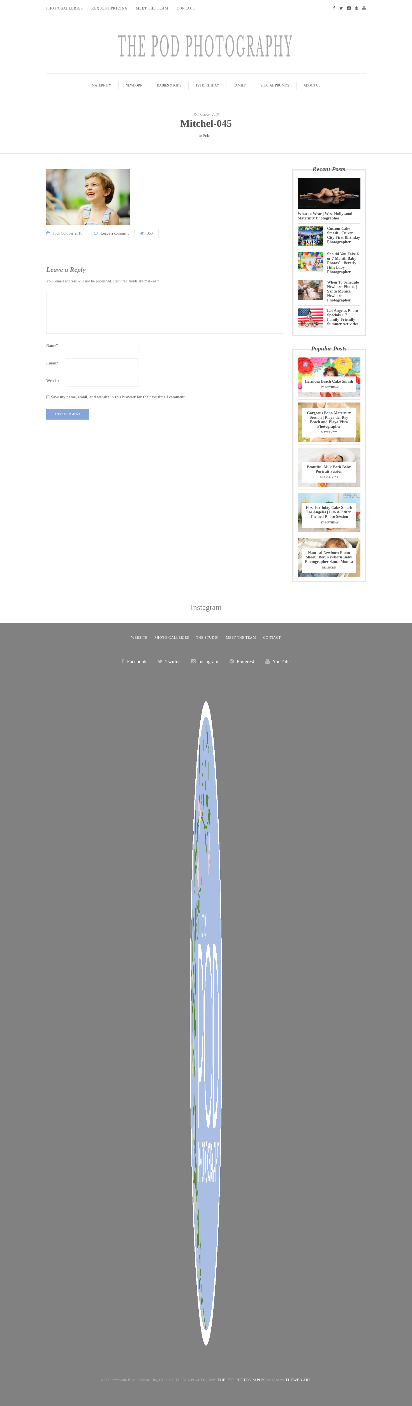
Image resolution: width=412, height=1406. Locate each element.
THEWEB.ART (298, 1380)
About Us (312, 85)
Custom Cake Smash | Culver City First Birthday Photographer (343, 235)
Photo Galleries (64, 8)
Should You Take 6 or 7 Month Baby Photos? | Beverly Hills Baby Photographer (343, 263)
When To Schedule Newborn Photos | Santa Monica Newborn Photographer (343, 291)
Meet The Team (152, 8)
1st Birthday (207, 85)
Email (52, 363)
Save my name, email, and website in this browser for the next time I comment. (118, 397)
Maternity (101, 85)
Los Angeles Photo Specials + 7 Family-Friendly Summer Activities (342, 317)
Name (52, 345)
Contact (186, 8)
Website (52, 381)
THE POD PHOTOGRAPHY (241, 1380)
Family (239, 85)
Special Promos (274, 85)
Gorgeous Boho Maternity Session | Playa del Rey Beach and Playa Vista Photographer (329, 420)
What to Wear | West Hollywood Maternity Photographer (325, 216)
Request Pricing (109, 8)
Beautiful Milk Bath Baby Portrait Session (329, 469)
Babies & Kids (169, 85)
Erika (206, 136)
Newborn (134, 85)
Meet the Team (241, 638)
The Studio (207, 638)
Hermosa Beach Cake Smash (329, 381)
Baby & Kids (329, 477)
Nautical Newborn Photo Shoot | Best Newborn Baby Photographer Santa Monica (329, 557)
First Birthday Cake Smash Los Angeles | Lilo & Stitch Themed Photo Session (329, 512)
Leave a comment (115, 233)
